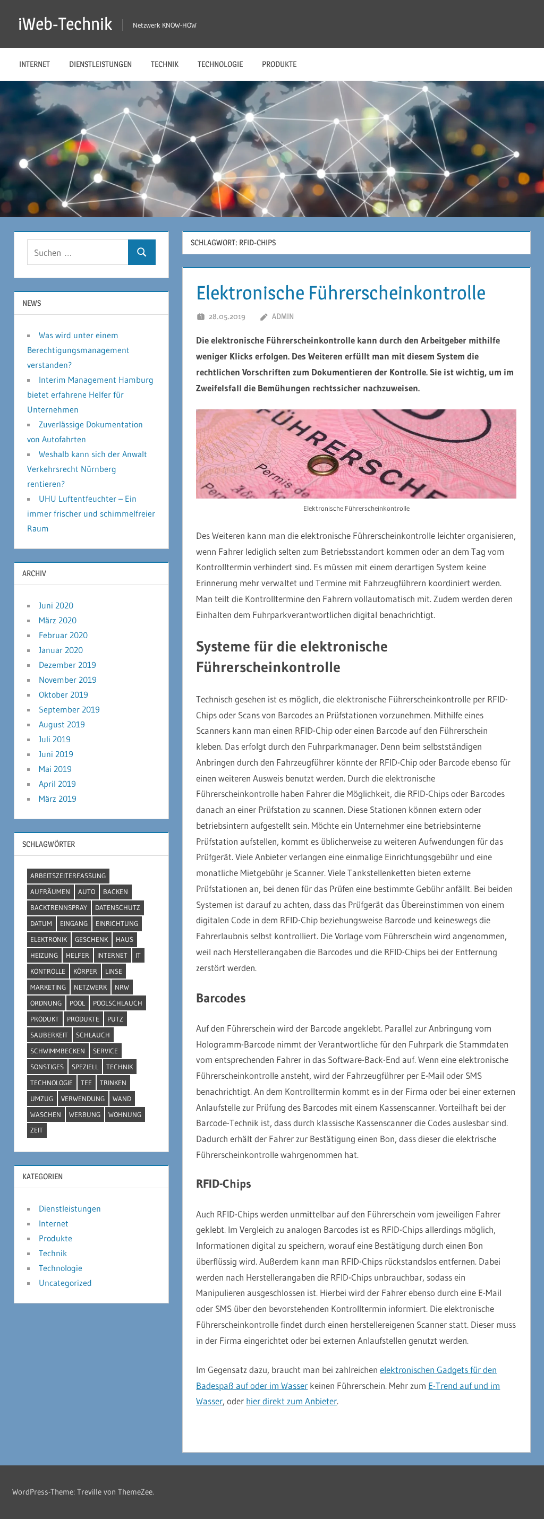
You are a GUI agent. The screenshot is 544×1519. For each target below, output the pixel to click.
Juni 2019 (56, 754)
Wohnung (124, 1114)
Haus (124, 939)
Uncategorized (65, 1282)
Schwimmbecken (57, 1050)
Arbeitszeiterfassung (68, 875)
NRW (122, 987)
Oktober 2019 (63, 694)
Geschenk (91, 939)
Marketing (48, 987)
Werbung (84, 1114)
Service (105, 1050)
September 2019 (69, 709)
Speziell (85, 1066)
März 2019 (57, 798)
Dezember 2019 (67, 664)
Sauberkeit (49, 1035)
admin (283, 316)
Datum (41, 923)
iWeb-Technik (65, 23)
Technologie (220, 64)
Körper (85, 971)
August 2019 (62, 724)
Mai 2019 (55, 768)
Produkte (279, 64)
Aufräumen (50, 891)
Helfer (77, 955)
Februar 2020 (63, 635)
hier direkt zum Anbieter (291, 1400)
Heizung (44, 955)
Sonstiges (47, 1066)
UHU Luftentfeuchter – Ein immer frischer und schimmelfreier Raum (91, 513)
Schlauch (93, 1035)
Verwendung (83, 1098)
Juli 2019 (55, 739)
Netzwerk (90, 987)
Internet (34, 64)
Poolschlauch (117, 1003)
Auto (86, 891)
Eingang (74, 923)
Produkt (44, 1019)
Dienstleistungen (100, 64)
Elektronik (48, 939)
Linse (113, 971)
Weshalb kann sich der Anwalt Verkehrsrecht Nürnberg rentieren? (87, 469)
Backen (115, 891)
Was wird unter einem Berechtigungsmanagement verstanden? (78, 350)
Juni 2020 (56, 605)
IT (138, 955)
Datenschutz (117, 907)
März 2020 (57, 620)
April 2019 (57, 783)
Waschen (45, 1114)
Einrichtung (117, 923)
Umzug (41, 1098)
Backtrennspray (58, 907)
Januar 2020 (61, 650)
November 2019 (68, 679)
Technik (164, 64)
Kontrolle (47, 971)
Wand (122, 1098)
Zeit (36, 1130)
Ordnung (46, 1003)
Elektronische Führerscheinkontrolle (341, 292)
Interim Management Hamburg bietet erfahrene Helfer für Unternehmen (90, 394)
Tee (86, 1082)
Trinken (113, 1082)
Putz (115, 1019)
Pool (77, 1003)
